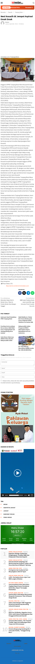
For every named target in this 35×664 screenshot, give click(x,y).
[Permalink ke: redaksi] (2, 23)
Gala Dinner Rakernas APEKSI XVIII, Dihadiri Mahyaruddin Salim (7, 338)
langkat (6, 511)
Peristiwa (15, 568)
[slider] (16, 495)
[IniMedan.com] (17, 2)
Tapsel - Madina (23, 619)
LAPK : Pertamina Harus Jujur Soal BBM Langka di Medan (19, 578)
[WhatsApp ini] (32, 293)
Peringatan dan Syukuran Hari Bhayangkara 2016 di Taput (18, 571)
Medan (15, 575)
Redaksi (9, 643)
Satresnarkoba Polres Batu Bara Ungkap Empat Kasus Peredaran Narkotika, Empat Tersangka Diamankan (19, 587)
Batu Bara (11, 582)
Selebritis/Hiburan (19, 627)
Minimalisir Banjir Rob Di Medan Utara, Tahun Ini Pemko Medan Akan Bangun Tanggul (8, 302)
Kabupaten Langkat (9, 507)
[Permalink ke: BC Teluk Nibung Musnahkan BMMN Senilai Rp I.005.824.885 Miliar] (26, 340)
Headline (11, 575)
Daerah (10, 551)
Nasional (11, 601)
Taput (20, 568)
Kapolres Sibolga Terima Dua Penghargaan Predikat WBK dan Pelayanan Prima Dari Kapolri (19, 555)
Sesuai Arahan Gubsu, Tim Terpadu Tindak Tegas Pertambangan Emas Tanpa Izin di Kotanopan (20, 622)
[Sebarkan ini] (20, 293)
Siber (25, 643)
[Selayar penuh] (32, 495)
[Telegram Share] (28, 293)
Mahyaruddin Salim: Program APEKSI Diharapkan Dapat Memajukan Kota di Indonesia (24, 329)
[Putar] (3, 495)
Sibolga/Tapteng (17, 551)
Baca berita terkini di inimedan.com (17, 286)
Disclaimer (17, 646)
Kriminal (20, 582)
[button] (17, 473)
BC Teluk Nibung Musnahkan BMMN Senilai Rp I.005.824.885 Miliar (26, 348)
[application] (17, 473)
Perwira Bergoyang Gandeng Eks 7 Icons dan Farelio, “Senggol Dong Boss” (20, 630)
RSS (18, 653)
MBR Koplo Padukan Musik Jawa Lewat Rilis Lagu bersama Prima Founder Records (27, 302)
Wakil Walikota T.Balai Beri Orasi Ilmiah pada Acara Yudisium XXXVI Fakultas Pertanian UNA (25, 319)
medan (5, 504)
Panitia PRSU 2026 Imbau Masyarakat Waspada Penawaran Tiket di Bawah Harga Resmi (20, 596)
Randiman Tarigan (8, 514)
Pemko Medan (7, 517)
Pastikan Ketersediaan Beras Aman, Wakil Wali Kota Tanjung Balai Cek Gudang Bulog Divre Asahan (8, 329)
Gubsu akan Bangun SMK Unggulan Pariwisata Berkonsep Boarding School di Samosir (20, 604)
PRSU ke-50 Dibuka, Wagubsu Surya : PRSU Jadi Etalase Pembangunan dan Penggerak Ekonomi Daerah (20, 614)
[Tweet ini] (24, 293)
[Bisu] (29, 495)
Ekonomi (11, 592)
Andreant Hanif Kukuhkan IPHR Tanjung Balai (8, 318)
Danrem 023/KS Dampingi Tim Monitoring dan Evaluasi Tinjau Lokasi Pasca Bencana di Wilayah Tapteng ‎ (21, 563)
